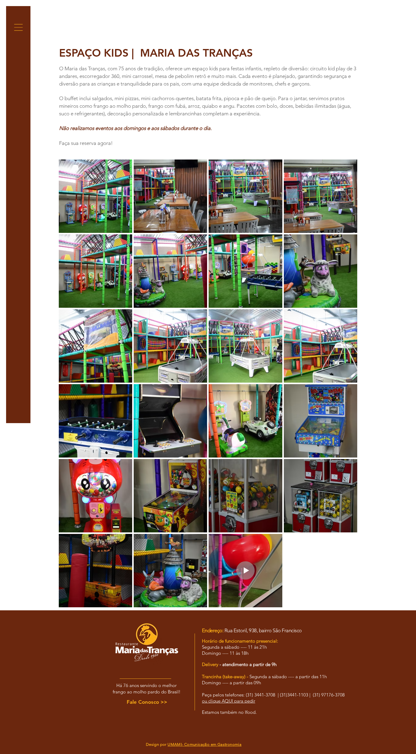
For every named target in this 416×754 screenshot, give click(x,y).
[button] (18, 27)
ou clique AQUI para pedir (228, 701)
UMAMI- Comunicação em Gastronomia (204, 744)
